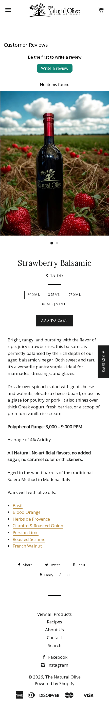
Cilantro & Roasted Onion (38, 525)
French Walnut (27, 546)
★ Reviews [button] (103, 362)
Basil (18, 505)
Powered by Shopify (55, 683)
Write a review (54, 68)
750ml (75, 295)
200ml (34, 295)
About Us (54, 630)
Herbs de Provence (31, 519)
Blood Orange (27, 512)
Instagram (57, 665)
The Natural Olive (63, 677)
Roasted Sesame (29, 539)
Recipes (54, 622)
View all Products (54, 614)
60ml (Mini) (54, 304)
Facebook (57, 657)
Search (54, 645)
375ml (54, 295)
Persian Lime (26, 532)
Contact (54, 637)
